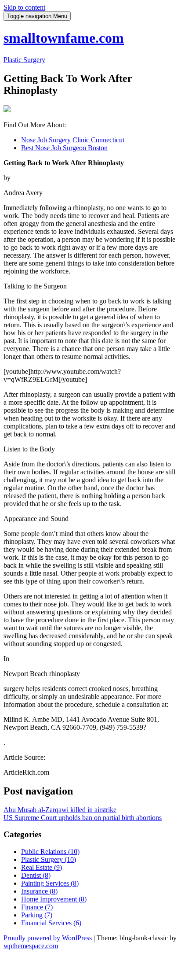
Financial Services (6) (51, 923)
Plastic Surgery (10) (48, 859)
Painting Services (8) (50, 883)
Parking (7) (36, 915)
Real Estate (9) (41, 867)
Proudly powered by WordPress (48, 938)
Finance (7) (37, 907)
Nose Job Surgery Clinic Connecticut (72, 140)
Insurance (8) (39, 891)
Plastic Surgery (24, 59)
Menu (37, 16)
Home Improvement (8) (54, 899)
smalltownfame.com (64, 38)
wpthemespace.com (31, 946)
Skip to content (24, 7)
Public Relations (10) (50, 851)
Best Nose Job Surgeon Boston (64, 147)
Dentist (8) (36, 875)
